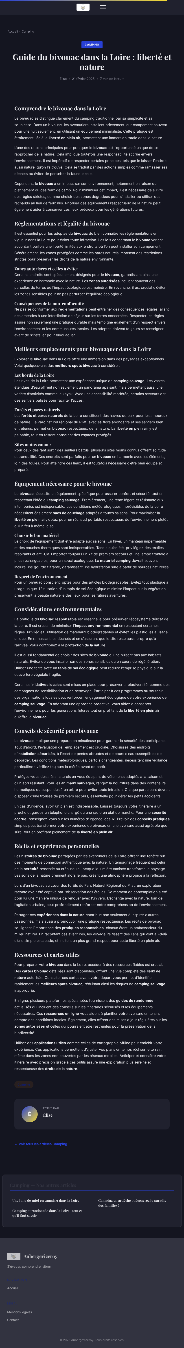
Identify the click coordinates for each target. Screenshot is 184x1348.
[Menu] (103, 7)
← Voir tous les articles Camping (40, 1144)
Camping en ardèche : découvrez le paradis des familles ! (132, 1202)
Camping (28, 31)
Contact (13, 1320)
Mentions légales (19, 1312)
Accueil (13, 31)
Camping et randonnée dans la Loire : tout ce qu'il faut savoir (47, 1213)
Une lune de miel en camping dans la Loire (45, 1200)
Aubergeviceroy (40, 1256)
